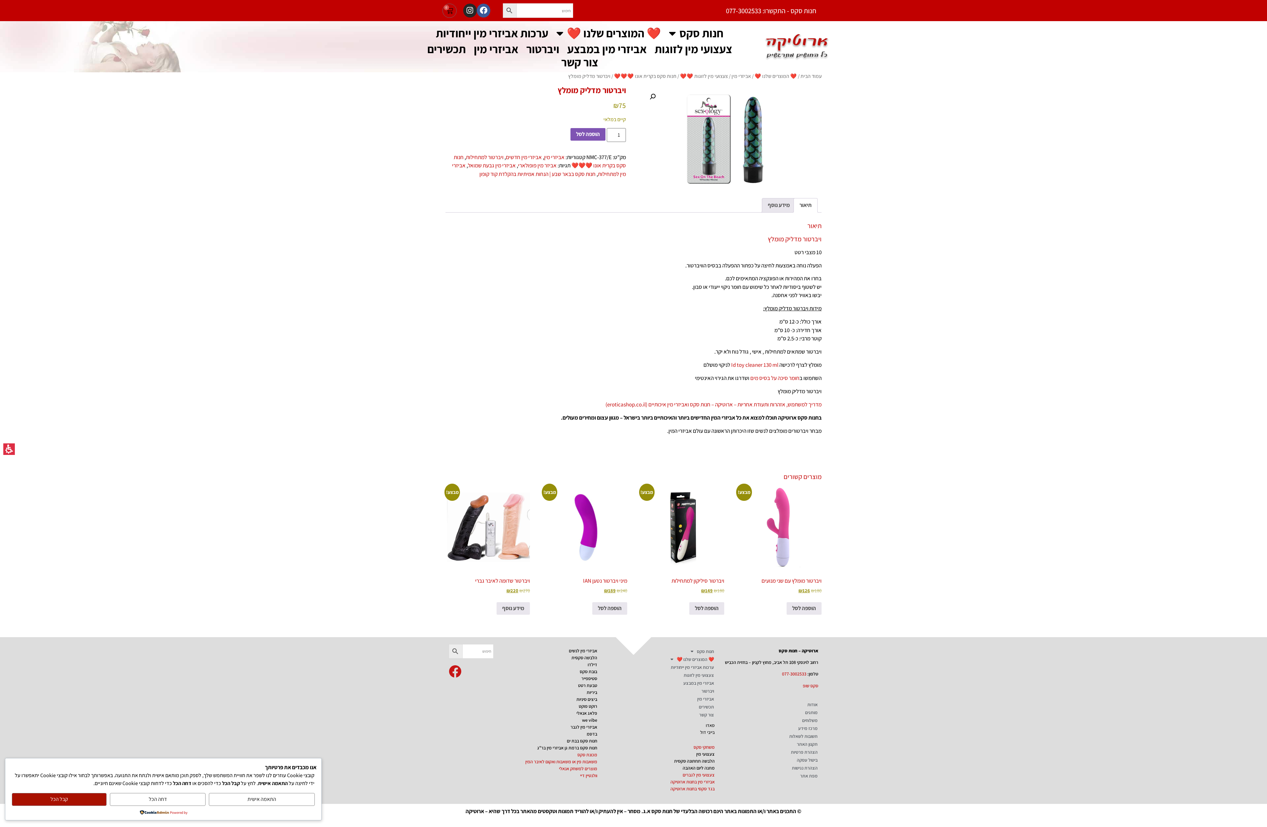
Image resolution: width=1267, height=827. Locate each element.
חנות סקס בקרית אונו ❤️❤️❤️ (645, 76)
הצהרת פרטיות (804, 752)
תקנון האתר (807, 744)
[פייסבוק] (483, 10)
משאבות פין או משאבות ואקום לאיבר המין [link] (561, 762)
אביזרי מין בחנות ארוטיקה (692, 782)
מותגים (811, 712)
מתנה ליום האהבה (699, 768)
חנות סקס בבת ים (582, 741)
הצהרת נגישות (805, 768)
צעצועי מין (705, 754)
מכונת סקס (587, 755)
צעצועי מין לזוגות (693, 49)
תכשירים (446, 49)
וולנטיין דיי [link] (588, 775)
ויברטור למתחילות (485, 157)
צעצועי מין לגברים (699, 775)
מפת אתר (809, 776)
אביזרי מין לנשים (583, 651)
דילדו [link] (592, 665)
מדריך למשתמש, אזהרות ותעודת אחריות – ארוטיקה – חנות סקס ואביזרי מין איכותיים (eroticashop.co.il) (713, 404)
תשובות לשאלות (803, 736)
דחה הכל (158, 799)
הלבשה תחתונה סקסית (694, 761)
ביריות (592, 692)
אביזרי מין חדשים (524, 157)
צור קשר (579, 62)
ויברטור (542, 49)
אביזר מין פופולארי (537, 165)
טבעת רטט (587, 685)
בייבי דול (707, 732)
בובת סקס (588, 671)
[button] (510, 10)
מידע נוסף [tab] (779, 205)
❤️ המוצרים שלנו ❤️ (614, 33)
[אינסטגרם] (470, 10)
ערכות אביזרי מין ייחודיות (492, 33)
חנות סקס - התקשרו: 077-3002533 (771, 10)
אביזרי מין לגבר (583, 727)
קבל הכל (59, 799)
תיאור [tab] (805, 205)
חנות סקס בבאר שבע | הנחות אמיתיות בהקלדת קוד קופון (537, 174)
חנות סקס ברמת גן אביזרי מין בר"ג (567, 748)
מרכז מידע (808, 728)
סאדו (710, 725)
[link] (455, 671)
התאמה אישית (261, 799)
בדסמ (592, 734)
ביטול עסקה (807, 760)
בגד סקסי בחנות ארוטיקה (692, 789)
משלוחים (810, 720)
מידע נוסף (513, 608)
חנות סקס (701, 33)
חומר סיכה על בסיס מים (774, 378)
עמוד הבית (811, 76)
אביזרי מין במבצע (607, 49)
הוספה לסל (588, 134)
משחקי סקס (704, 747)
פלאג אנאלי (586, 713)
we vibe (589, 720)
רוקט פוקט (588, 706)
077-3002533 (794, 674)
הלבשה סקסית (584, 658)
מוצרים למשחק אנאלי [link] (578, 769)
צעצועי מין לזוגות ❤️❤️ (704, 76)
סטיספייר (589, 678)
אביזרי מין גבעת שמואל (492, 165)
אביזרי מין (496, 49)
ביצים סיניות (586, 699)
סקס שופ (810, 686)
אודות (812, 704)
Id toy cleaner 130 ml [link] (754, 364)
